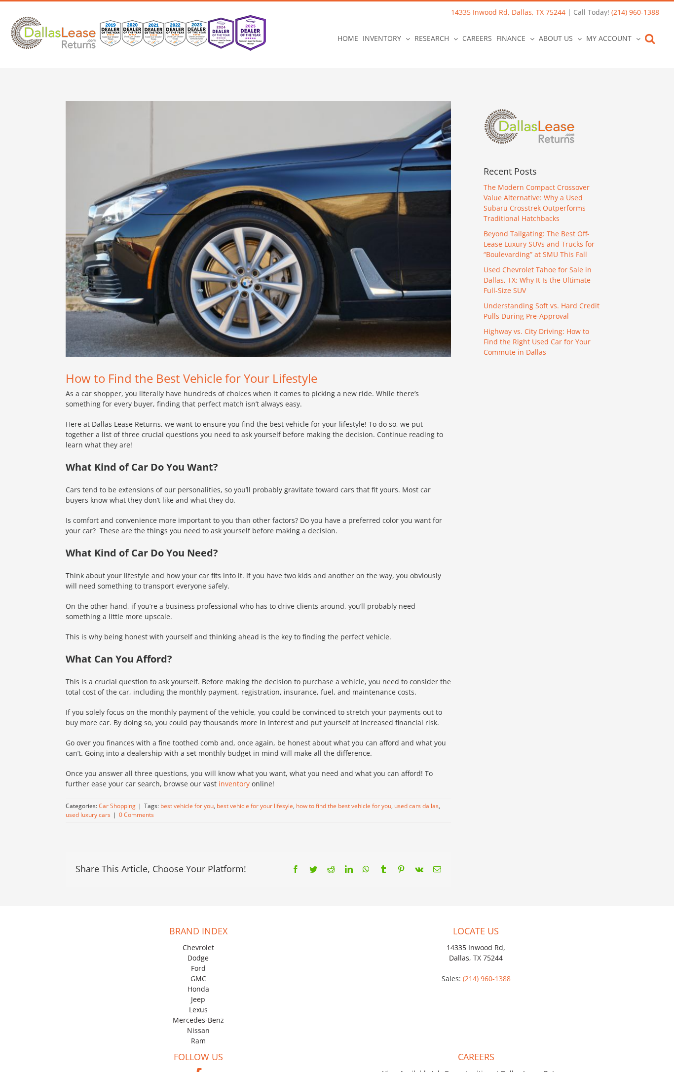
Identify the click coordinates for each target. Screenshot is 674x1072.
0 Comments (136, 815)
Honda (198, 989)
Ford (198, 968)
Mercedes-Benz (198, 1020)
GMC (198, 978)
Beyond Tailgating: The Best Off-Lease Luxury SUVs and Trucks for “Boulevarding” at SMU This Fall (539, 244)
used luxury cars (88, 815)
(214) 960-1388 (635, 12)
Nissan (198, 1030)
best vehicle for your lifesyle (255, 806)
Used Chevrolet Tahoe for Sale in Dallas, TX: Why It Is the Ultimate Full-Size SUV (538, 280)
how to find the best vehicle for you (343, 806)
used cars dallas (416, 806)
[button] (650, 38)
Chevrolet (198, 947)
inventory (234, 783)
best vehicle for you (187, 806)
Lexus (198, 1009)
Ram (198, 1040)
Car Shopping (117, 806)
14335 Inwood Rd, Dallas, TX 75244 (508, 12)
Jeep (198, 999)
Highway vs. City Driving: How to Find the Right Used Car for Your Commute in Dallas (537, 342)
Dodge (198, 957)
